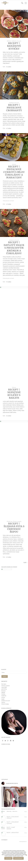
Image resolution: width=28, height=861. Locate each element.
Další (25, 562)
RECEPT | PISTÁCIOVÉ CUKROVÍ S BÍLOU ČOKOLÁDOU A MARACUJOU (14, 172)
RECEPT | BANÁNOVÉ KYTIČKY (14, 46)
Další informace (18, 858)
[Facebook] (2, 741)
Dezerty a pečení (5, 685)
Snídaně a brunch (16, 41)
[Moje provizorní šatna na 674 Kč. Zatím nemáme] (14, 799)
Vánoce (14, 164)
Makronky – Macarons (12, 811)
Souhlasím (8, 858)
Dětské (9, 41)
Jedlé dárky (4, 689)
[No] (26, 855)
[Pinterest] (13, 741)
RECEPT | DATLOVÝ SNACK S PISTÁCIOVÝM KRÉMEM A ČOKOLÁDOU (14, 248)
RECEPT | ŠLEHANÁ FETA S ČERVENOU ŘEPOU (14, 527)
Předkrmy (9, 521)
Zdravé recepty (17, 521)
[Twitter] (5, 741)
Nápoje (3, 692)
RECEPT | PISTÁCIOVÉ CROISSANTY (14, 107)
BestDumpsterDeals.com (23, 841)
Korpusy (3, 690)
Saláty (2, 699)
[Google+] (8, 741)
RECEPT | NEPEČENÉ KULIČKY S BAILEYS (14, 393)
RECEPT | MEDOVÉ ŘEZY (13, 832)
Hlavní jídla (4, 687)
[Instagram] (10, 741)
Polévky (3, 694)
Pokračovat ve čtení (8, 200)
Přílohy (3, 697)
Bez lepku (3, 684)
